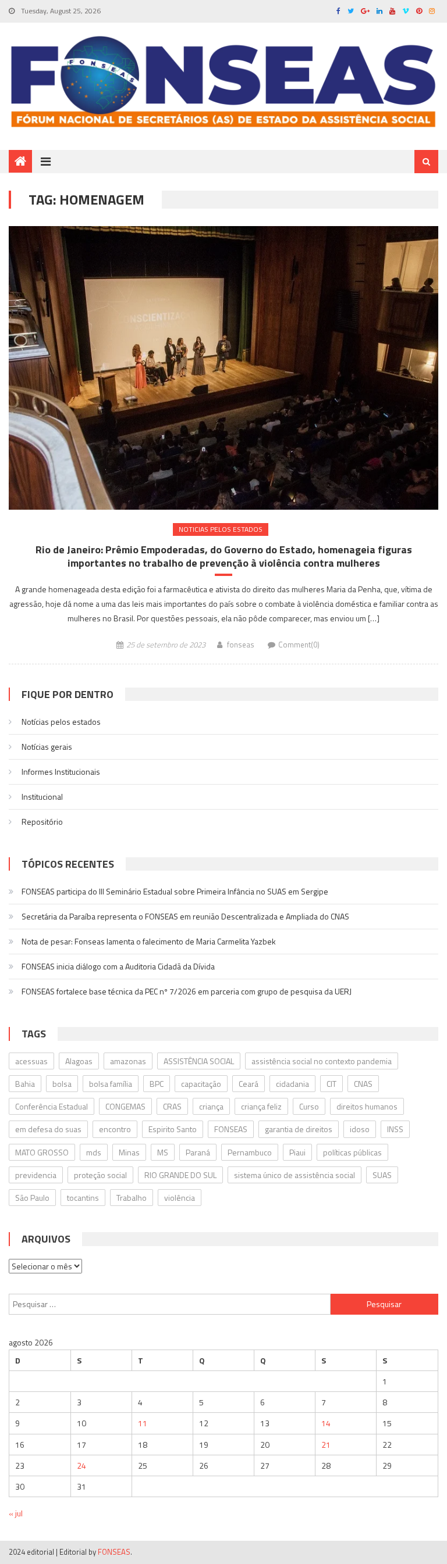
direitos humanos (367, 1106)
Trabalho (131, 1197)
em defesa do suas (48, 1129)
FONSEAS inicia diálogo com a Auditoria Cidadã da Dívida (118, 966)
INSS (395, 1129)
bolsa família (110, 1084)
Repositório (42, 821)
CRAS (172, 1106)
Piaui (297, 1152)
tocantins (83, 1197)
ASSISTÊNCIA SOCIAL (199, 1061)
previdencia (35, 1175)
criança (211, 1106)
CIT (331, 1084)
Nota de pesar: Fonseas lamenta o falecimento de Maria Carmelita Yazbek (149, 941)
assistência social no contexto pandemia (321, 1061)
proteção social (100, 1175)
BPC (157, 1084)
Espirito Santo (172, 1129)
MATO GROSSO (42, 1152)
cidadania (292, 1084)
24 (81, 1465)
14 (326, 1423)
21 (326, 1444)
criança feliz (261, 1106)
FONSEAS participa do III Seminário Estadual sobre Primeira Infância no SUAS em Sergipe (175, 891)
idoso (360, 1129)
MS (162, 1152)
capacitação (201, 1084)
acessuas (31, 1061)
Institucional (42, 796)
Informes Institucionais (61, 771)
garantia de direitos (298, 1129)
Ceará (248, 1084)
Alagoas (79, 1061)
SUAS (382, 1175)
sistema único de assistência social (294, 1175)
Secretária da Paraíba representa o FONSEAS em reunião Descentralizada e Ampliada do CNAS (185, 916)
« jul (16, 1513)
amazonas (128, 1061)
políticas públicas (352, 1152)
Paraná (198, 1152)
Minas (129, 1152)
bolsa (62, 1084)
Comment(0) (299, 644)
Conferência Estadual (51, 1106)
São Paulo (32, 1197)
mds (93, 1152)
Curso (309, 1106)
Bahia (25, 1084)
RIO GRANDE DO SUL (180, 1175)
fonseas (240, 644)
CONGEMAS (125, 1106)
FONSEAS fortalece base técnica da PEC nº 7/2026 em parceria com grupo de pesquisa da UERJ (187, 991)
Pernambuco (250, 1152)
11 (142, 1423)
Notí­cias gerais (47, 746)
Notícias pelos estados (61, 721)
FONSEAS (230, 1129)
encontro (115, 1129)
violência (179, 1197)
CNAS (363, 1084)
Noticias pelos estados (220, 529)
